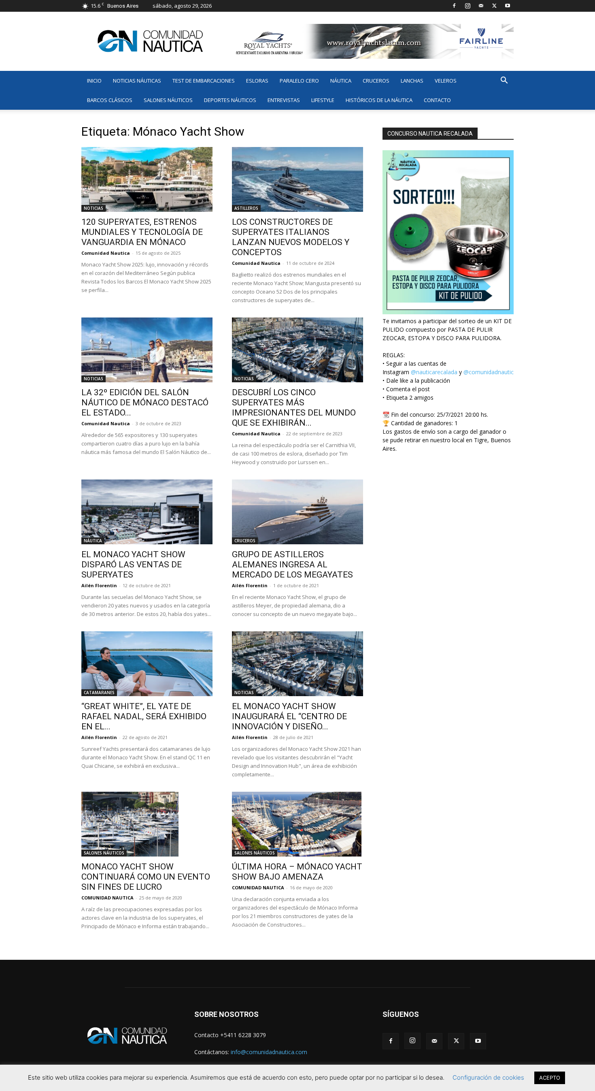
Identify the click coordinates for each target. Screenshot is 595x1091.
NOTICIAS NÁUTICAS (137, 80)
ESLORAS (257, 80)
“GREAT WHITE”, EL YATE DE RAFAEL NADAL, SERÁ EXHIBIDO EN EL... (143, 716)
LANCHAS (412, 80)
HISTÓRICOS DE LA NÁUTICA (379, 100)
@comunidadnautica (490, 372)
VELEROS (446, 80)
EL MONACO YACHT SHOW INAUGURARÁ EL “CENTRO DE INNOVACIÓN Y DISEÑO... (289, 716)
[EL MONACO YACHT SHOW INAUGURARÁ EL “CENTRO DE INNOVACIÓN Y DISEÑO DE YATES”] (297, 663)
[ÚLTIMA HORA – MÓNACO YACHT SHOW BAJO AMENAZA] (297, 824)
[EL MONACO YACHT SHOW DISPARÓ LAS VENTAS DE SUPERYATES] (146, 511)
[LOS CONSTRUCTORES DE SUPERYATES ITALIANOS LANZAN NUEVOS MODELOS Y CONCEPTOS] (297, 179)
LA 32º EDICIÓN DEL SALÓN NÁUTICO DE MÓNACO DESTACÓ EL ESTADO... (144, 403)
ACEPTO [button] (549, 1077)
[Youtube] (508, 5)
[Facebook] (454, 5)
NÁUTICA (340, 80)
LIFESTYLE (322, 100)
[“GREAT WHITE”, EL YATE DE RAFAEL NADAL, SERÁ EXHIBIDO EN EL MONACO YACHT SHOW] (146, 663)
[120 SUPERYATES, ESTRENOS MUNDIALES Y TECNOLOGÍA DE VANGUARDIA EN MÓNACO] (146, 179)
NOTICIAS (93, 208)
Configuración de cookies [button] (488, 1077)
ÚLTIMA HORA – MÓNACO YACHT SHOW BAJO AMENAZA (297, 872)
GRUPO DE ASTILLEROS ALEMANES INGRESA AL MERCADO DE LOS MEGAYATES (292, 565)
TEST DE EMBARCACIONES (203, 80)
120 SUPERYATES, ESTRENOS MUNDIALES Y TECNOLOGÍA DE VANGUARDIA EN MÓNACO (142, 232)
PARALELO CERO (299, 80)
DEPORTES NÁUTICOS (230, 100)
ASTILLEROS (246, 208)
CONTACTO (437, 100)
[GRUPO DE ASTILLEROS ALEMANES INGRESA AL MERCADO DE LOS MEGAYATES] (297, 511)
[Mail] (481, 5)
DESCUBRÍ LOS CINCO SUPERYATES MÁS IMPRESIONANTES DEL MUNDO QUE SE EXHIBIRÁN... (294, 408)
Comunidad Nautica (105, 253)
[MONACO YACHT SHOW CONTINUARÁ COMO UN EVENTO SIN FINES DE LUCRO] (146, 824)
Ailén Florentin (99, 585)
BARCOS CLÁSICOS (109, 100)
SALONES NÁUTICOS (168, 100)
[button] (504, 81)
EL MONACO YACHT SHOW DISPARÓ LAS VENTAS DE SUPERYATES (133, 565)
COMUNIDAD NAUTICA (107, 898)
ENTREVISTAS (284, 100)
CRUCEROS (376, 80)
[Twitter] (494, 5)
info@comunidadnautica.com (269, 1052)
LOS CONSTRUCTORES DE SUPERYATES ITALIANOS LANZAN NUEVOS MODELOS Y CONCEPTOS (290, 237)
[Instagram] (467, 5)
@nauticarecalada (434, 372)
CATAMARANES (99, 692)
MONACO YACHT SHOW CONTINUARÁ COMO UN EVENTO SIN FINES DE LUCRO (145, 877)
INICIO (94, 80)
